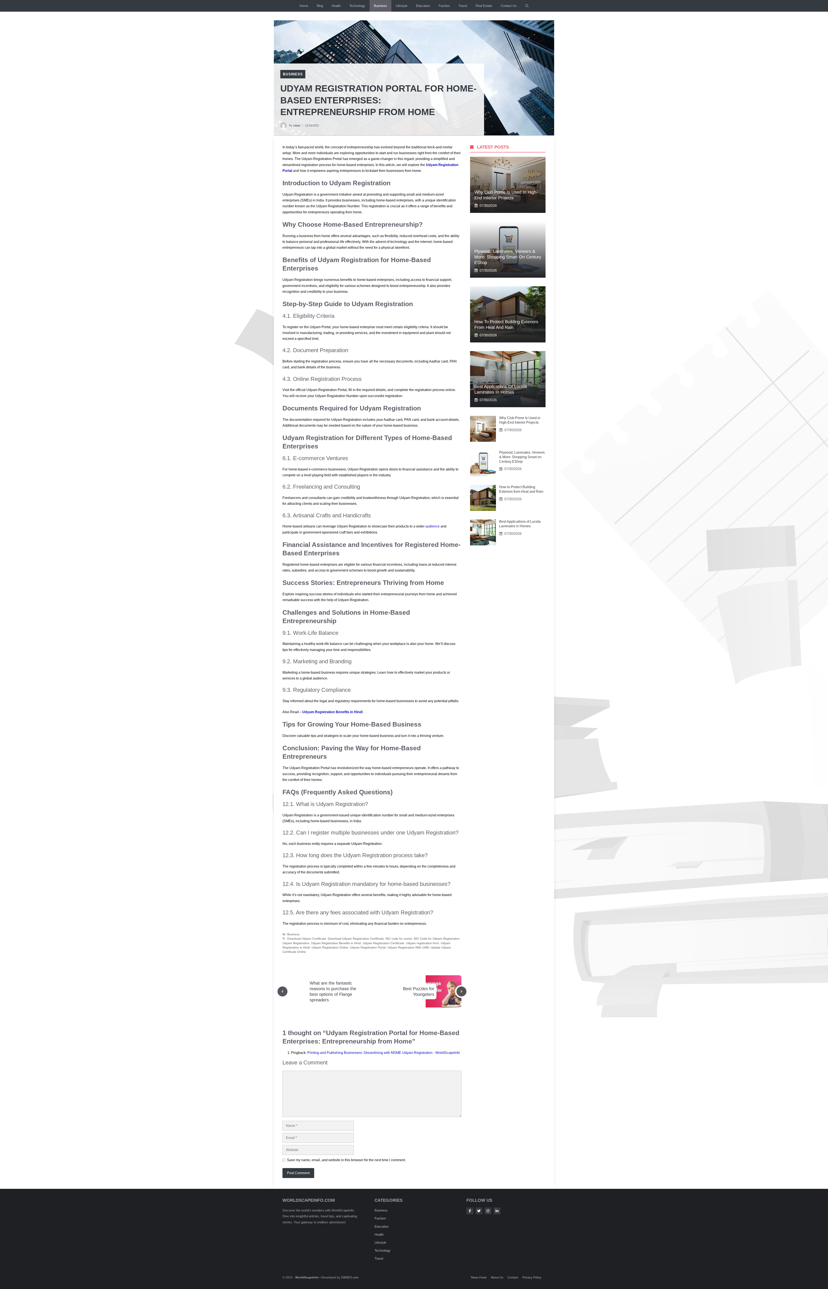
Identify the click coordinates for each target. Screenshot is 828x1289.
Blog (320, 6)
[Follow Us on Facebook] (469, 1210)
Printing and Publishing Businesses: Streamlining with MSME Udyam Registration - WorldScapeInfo (383, 1053)
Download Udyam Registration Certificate (356, 938)
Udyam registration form (422, 943)
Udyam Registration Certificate (383, 943)
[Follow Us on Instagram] (488, 1210)
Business (380, 6)
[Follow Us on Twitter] (478, 1210)
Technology (357, 6)
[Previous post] (282, 991)
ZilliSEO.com (350, 1277)
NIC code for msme (399, 938)
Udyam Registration (295, 943)
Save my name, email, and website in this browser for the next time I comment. (346, 1160)
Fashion (444, 6)
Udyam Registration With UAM (408, 947)
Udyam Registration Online (330, 947)
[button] (527, 6)
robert (296, 125)
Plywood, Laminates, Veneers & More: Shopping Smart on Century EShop (507, 257)
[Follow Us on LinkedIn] (497, 1210)
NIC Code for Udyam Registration (436, 938)
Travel (462, 6)
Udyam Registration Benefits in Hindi (332, 712)
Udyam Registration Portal (368, 947)
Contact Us (509, 6)
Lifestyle (401, 6)
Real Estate (484, 6)
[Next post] (461, 991)
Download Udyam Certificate (306, 938)
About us (497, 1277)
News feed (478, 1277)
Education (423, 6)
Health (336, 6)
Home (304, 6)
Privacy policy (531, 1277)
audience (433, 526)
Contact (513, 1277)
